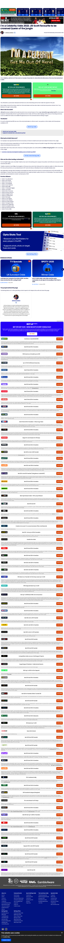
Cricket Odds (28, 898)
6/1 (32, 15)
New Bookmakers (5, 919)
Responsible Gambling (6, 904)
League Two (16, 904)
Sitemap (3, 909)
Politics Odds (53, 896)
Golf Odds (28, 901)
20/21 (59, 15)
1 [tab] (31, 99)
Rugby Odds (28, 902)
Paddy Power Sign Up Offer (18, 913)
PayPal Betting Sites (5, 917)
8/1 (26, 15)
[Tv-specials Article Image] (15, 268)
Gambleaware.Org (21, 455)
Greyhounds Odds (29, 896)
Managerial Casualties (42, 899)
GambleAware (49, 885)
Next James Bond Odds (55, 904)
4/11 (19, 15)
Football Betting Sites (5, 923)
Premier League (16, 895)
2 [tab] (33, 99)
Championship (16, 896)
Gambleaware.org (35, 388)
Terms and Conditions (6, 906)
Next (63, 269)
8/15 (40, 15)
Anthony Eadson (10, 32)
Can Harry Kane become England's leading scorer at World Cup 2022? (19, 152)
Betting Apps (4, 914)
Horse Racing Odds (29, 899)
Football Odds (28, 895)
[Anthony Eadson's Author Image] (16, 297)
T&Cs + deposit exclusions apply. (16, 811)
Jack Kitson (36, 284)
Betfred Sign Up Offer (17, 919)
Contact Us (4, 898)
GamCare (44, 885)
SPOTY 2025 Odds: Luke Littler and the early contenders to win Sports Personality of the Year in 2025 (46, 280)
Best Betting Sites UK (5, 913)
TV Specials (53, 895)
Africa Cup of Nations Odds (19, 898)
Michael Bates (5, 282)
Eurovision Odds (53, 899)
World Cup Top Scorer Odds (9, 131)
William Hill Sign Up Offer (18, 916)
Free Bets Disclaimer (5, 907)
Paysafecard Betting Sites (6, 920)
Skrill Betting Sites (5, 922)
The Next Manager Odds (42, 895)
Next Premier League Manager (43, 896)
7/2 (36, 15)
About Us (3, 895)
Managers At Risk (41, 898)
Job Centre (40, 902)
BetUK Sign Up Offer (17, 917)
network (45, 857)
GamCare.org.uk (31, 811)
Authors (3, 896)
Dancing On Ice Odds (54, 901)
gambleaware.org (52, 749)
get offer (12, 10)
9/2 (23, 15)
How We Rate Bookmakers (6, 902)
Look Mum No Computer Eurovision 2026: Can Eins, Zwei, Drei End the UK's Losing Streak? (14, 279)
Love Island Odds (54, 898)
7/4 (53, 15)
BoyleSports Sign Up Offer (18, 920)
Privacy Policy (4, 899)
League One (16, 902)
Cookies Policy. (6, 937)
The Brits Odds (53, 902)
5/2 (49, 15)
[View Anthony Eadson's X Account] (15, 32)
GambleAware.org (58, 765)
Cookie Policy (4, 901)
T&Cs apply (53, 90)
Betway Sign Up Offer (17, 922)
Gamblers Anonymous (57, 885)
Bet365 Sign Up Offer (17, 914)
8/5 (45, 15)
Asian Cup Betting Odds (18, 901)
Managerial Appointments (43, 901)
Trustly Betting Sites (5, 916)
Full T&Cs (26, 218)
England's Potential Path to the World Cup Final (14, 133)
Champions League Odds (18, 899)
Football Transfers (17, 906)
